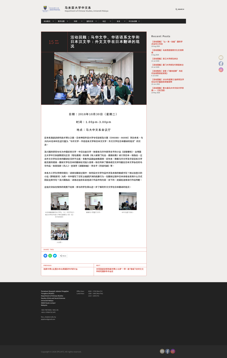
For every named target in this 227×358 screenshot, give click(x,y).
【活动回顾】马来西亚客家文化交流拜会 (167, 51)
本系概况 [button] (47, 21)
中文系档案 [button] (133, 21)
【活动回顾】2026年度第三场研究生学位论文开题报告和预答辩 (167, 80)
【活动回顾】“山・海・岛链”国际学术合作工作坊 (167, 42)
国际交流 (90, 21)
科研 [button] (75, 21)
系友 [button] (118, 21)
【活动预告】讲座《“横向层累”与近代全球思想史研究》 (167, 72)
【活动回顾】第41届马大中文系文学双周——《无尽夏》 (167, 89)
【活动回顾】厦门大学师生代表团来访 (167, 64)
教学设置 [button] (61, 21)
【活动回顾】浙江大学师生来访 (164, 58)
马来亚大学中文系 (78, 7)
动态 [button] (104, 21)
